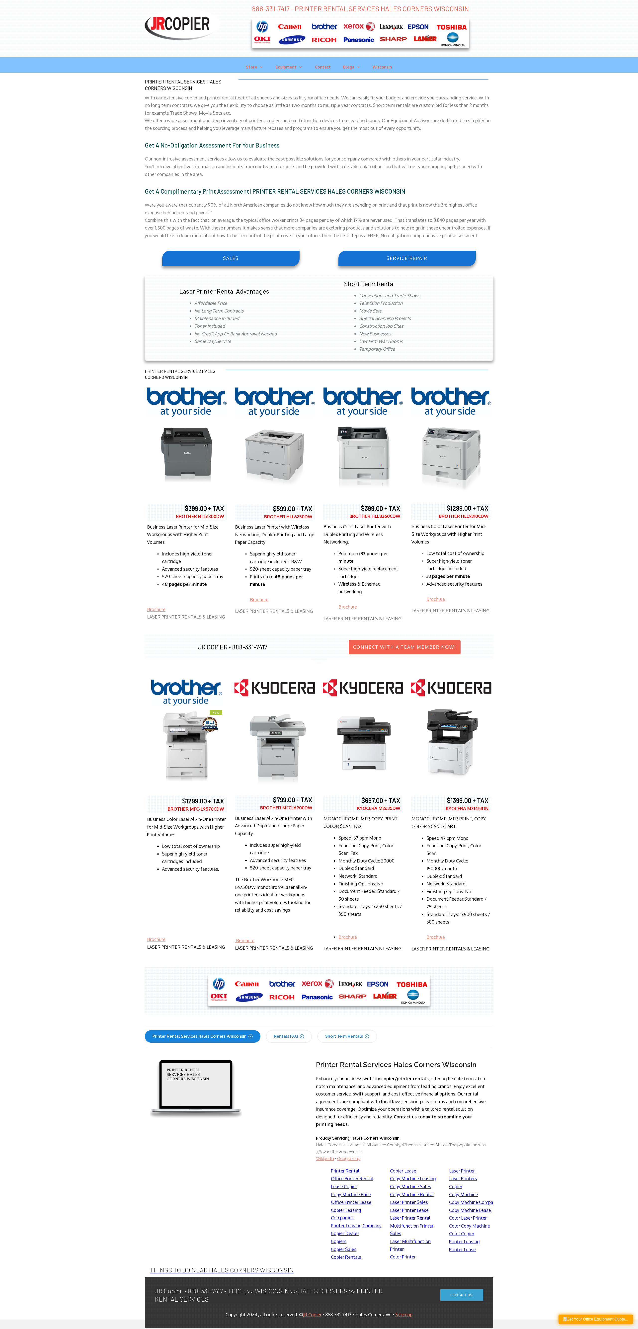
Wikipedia (325, 1158)
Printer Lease (462, 1249)
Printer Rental (345, 1170)
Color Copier (461, 1233)
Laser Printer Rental (410, 1218)
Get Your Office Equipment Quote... (597, 1319)
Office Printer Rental (352, 1178)
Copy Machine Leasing (413, 1178)
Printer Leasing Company (356, 1225)
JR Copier (312, 1314)
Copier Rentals (346, 1257)
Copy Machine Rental (412, 1194)
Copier (455, 1186)
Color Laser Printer (468, 1218)
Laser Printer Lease (409, 1210)
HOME (237, 1291)
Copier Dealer (345, 1233)
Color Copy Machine (469, 1226)
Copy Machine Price (351, 1194)
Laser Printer (462, 1170)
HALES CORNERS (323, 1291)
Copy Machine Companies (475, 1202)
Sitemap (403, 1314)
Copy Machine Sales (410, 1186)
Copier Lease (403, 1170)
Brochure (156, 609)
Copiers (338, 1241)
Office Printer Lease (351, 1202)
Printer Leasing (464, 1241)
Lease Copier (344, 1186)
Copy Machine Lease (470, 1210)
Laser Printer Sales (409, 1202)
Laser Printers (463, 1178)
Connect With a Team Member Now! (404, 647)
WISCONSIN (272, 1291)
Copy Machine (463, 1194)
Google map (348, 1158)
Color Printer (403, 1256)
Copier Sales (343, 1249)
